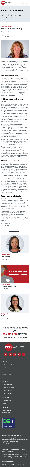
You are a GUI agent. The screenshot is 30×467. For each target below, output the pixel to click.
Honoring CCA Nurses (8, 286)
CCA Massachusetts (7, 384)
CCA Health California (7, 394)
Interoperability (15, 449)
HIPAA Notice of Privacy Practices (11, 454)
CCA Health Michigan (7, 391)
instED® (4, 404)
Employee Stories (6, 26)
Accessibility (5, 449)
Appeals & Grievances (20, 456)
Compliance (5, 458)
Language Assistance (9, 443)
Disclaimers (14, 458)
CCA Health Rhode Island (8, 388)
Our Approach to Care (7, 365)
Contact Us (5, 407)
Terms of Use (11, 451)
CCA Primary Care (6, 401)
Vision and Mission (7, 375)
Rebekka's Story (6, 257)
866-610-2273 (10, 334)
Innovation (4, 368)
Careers (4, 378)
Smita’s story (5, 316)
